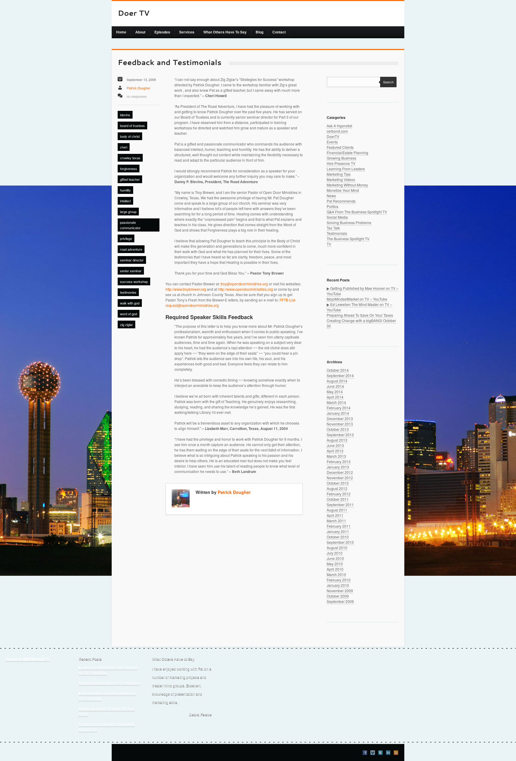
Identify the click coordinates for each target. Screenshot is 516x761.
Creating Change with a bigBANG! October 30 (106, 726)
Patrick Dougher (138, 87)
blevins (125, 114)
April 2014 (335, 396)
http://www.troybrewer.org (185, 289)
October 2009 (338, 595)
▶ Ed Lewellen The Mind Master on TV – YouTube (107, 695)
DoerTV (333, 136)
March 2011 (336, 520)
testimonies (128, 292)
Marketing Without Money (347, 184)
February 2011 (339, 526)
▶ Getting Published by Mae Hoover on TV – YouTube (108, 669)
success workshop (134, 281)
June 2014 (335, 386)
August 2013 (337, 439)
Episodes (162, 32)
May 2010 (335, 563)
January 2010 (338, 585)
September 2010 (340, 542)
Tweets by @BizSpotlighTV (28, 658)
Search (388, 81)
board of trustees (132, 125)
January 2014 (338, 413)
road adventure (131, 249)
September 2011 (340, 504)
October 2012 (338, 483)
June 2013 (335, 445)
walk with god (129, 303)
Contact (279, 32)
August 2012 (337, 488)
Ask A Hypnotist (339, 125)
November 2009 (340, 590)
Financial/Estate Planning (347, 152)
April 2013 (335, 450)
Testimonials (337, 233)
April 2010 (335, 569)
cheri (123, 147)
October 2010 (338, 536)
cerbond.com (337, 131)
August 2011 (337, 509)
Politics (332, 206)
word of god (128, 313)
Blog (259, 32)
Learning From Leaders (346, 168)
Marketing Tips (339, 174)
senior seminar (131, 270)
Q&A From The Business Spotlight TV (357, 211)
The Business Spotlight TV (348, 238)
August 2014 (337, 380)
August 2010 (337, 547)
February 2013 (339, 461)
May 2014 (335, 391)
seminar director (132, 260)
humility (125, 190)
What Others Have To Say (225, 32)
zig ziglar (126, 324)
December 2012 (340, 472)
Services (186, 32)
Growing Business (341, 157)
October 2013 (338, 429)
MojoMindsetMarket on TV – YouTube (357, 298)
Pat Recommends (341, 200)
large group (128, 211)
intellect (125, 200)
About (140, 32)
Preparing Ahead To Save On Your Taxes (360, 315)
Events (332, 141)
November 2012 (340, 477)
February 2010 (339, 579)
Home (121, 32)
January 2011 (338, 531)
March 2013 (336, 456)
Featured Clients (340, 147)
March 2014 (336, 402)
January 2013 (338, 466)
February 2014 (339, 407)
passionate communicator (130, 225)
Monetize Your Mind (343, 190)
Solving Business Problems (349, 222)
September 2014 (340, 375)
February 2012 (339, 493)
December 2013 (340, 418)
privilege (126, 238)
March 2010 (336, 574)
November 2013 (340, 423)
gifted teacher (130, 179)
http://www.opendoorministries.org (245, 289)
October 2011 (338, 499)
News (331, 195)
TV (329, 243)
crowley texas (130, 157)
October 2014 (338, 370)
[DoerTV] (133, 13)
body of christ (130, 136)
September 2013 (340, 434)
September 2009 (340, 601)
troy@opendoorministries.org (244, 283)
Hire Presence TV (341, 163)
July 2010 (335, 552)
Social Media (337, 217)
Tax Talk (333, 227)
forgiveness (128, 168)
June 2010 (335, 558)
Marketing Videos (341, 179)
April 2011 (335, 515)
